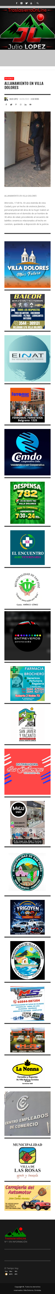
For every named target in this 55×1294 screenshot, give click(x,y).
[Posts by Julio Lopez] (6, 99)
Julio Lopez (13, 98)
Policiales (9, 78)
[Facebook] (17, 3)
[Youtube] (31, 3)
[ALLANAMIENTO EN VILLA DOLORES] (27, 149)
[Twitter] (26, 3)
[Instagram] (21, 3)
